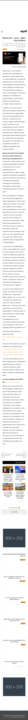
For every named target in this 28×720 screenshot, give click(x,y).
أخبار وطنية (23, 602)
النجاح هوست (13, 717)
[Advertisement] (14, 15)
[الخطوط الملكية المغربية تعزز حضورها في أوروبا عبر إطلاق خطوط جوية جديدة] (20, 486)
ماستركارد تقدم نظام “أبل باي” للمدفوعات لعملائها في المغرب (21, 455)
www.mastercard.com (12, 382)
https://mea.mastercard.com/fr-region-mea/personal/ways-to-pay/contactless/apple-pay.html (13, 352)
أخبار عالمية (5, 49)
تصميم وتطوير (22, 717)
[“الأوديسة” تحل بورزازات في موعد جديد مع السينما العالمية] (8, 486)
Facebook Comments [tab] (13, 508)
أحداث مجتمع (10, 466)
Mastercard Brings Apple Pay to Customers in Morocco (6, 455)
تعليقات (13, 512)
